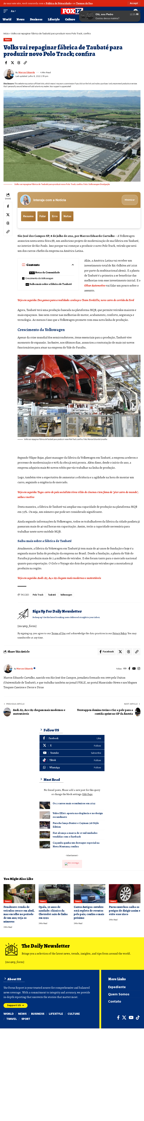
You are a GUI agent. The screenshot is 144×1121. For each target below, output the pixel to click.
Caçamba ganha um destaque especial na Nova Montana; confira (76, 844)
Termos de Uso (84, 3)
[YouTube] (134, 668)
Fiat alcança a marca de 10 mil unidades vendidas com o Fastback (75, 834)
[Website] (125, 668)
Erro (55, 216)
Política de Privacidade (58, 3)
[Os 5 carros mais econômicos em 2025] (45, 805)
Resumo (28, 216)
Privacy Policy (119, 633)
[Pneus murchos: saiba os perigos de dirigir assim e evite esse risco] (124, 893)
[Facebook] (129, 668)
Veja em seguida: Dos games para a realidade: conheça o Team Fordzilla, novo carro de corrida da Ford (76, 300)
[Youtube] (72, 753)
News (7, 39)
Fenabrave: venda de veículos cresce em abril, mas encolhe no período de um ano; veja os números (19, 914)
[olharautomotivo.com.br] (72, 11)
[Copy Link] (25, 62)
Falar (43, 216)
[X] (72, 745)
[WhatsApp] (72, 767)
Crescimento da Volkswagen (39, 278)
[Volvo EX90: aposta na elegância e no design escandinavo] (45, 815)
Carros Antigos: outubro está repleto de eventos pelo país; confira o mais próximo (89, 912)
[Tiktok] (72, 760)
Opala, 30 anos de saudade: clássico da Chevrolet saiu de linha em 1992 (53, 912)
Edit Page (87, 794)
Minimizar (130, 200)
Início (6, 33)
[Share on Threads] (18, 62)
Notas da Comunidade (47, 272)
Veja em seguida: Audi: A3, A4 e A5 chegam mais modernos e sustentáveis (59, 578)
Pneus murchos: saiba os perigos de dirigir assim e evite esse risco (124, 910)
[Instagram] (138, 668)
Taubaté (52, 594)
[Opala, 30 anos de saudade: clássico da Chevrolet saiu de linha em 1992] (54, 893)
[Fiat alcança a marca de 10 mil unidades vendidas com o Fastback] (45, 835)
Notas (67, 216)
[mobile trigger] (6, 11)
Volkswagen (66, 594)
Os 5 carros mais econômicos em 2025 (74, 803)
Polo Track (38, 594)
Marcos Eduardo (26, 72)
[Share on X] (12, 62)
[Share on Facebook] (6, 62)
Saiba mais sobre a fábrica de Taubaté (51, 284)
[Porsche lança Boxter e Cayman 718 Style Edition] (45, 825)
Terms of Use (58, 633)
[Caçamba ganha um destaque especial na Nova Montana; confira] (45, 844)
